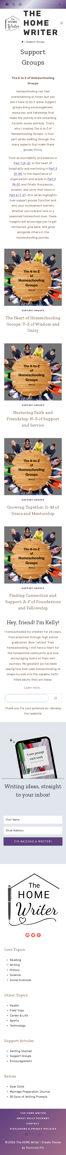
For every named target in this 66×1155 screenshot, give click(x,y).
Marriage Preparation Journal (30, 1091)
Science (15, 975)
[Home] (22, 41)
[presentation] (33, 277)
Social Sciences (20, 980)
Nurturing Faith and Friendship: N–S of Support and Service (33, 419)
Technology (18, 1025)
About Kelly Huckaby (33, 1118)
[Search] (55, 698)
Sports (14, 1020)
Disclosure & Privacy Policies (33, 1129)
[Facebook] (7, 4)
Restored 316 (35, 1147)
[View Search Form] (60, 4)
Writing (15, 965)
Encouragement (21, 1061)
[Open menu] (61, 23)
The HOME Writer (33, 1113)
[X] (13, 4)
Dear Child (17, 1086)
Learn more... (33, 687)
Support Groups (33, 310)
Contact (33, 1123)
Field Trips (17, 1010)
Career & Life (19, 1015)
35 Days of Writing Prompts (28, 1096)
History (15, 970)
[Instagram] (20, 4)
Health (14, 1005)
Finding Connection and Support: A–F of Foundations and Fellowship (33, 601)
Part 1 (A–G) (22, 163)
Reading (15, 960)
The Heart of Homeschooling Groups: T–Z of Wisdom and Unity (33, 324)
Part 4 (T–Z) (17, 195)
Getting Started (21, 1051)
